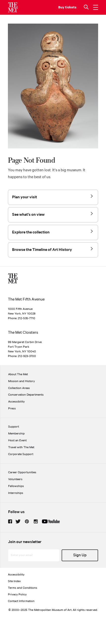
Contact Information (21, 601)
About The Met (18, 374)
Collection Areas (19, 388)
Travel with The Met (21, 447)
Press (12, 408)
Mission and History (21, 381)
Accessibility (16, 402)
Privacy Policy (17, 594)
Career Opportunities (22, 472)
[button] (87, 7)
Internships (15, 493)
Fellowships (16, 486)
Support (13, 427)
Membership (16, 433)
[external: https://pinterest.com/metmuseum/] (27, 521)
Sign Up (80, 555)
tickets (70, 7)
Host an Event (17, 440)
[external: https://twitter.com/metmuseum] (18, 521)
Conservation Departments (26, 395)
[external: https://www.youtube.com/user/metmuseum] (51, 521)
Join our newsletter (24, 542)
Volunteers (15, 479)
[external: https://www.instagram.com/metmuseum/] (36, 521)
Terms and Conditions (22, 588)
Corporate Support (20, 454)
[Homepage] (13, 7)
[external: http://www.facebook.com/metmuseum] (10, 521)
